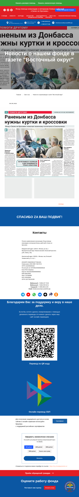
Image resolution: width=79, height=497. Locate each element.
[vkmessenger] (8, 10)
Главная (18, 329)
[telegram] (4, 10)
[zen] (11, 10)
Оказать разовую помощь (25, 3)
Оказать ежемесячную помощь (50, 3)
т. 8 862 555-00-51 (45, 21)
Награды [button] (21, 15)
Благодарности (41, 15)
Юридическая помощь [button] (35, 17)
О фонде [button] (4, 15)
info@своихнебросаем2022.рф (64, 22)
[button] (65, 10)
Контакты (49, 17)
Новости (12, 15)
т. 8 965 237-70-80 (45, 24)
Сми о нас (52, 15)
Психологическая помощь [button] (67, 15)
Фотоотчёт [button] (30, 15)
